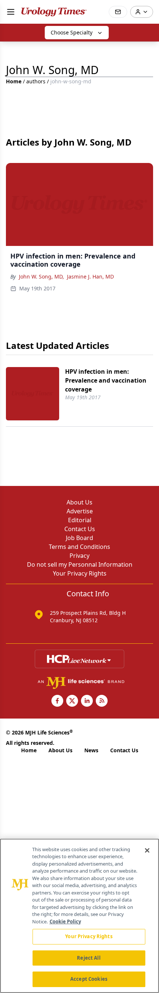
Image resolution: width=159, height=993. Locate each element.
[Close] (147, 850)
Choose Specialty (71, 32)
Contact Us (79, 529)
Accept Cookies (88, 979)
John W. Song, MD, (41, 276)
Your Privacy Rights (79, 573)
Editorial (79, 520)
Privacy (79, 556)
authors (35, 81)
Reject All (88, 957)
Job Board (79, 538)
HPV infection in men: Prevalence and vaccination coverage (105, 380)
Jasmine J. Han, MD (90, 276)
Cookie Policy (65, 921)
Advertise (80, 511)
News (91, 750)
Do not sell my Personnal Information (79, 564)
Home (13, 81)
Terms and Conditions (79, 547)
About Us (79, 502)
